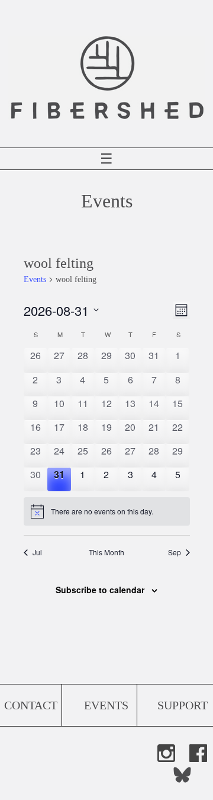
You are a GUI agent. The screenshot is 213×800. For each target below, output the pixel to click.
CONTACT (30, 705)
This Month (106, 552)
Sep (174, 552)
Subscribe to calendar (100, 590)
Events (35, 279)
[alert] (107, 511)
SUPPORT (182, 705)
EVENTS (106, 705)
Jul (37, 552)
